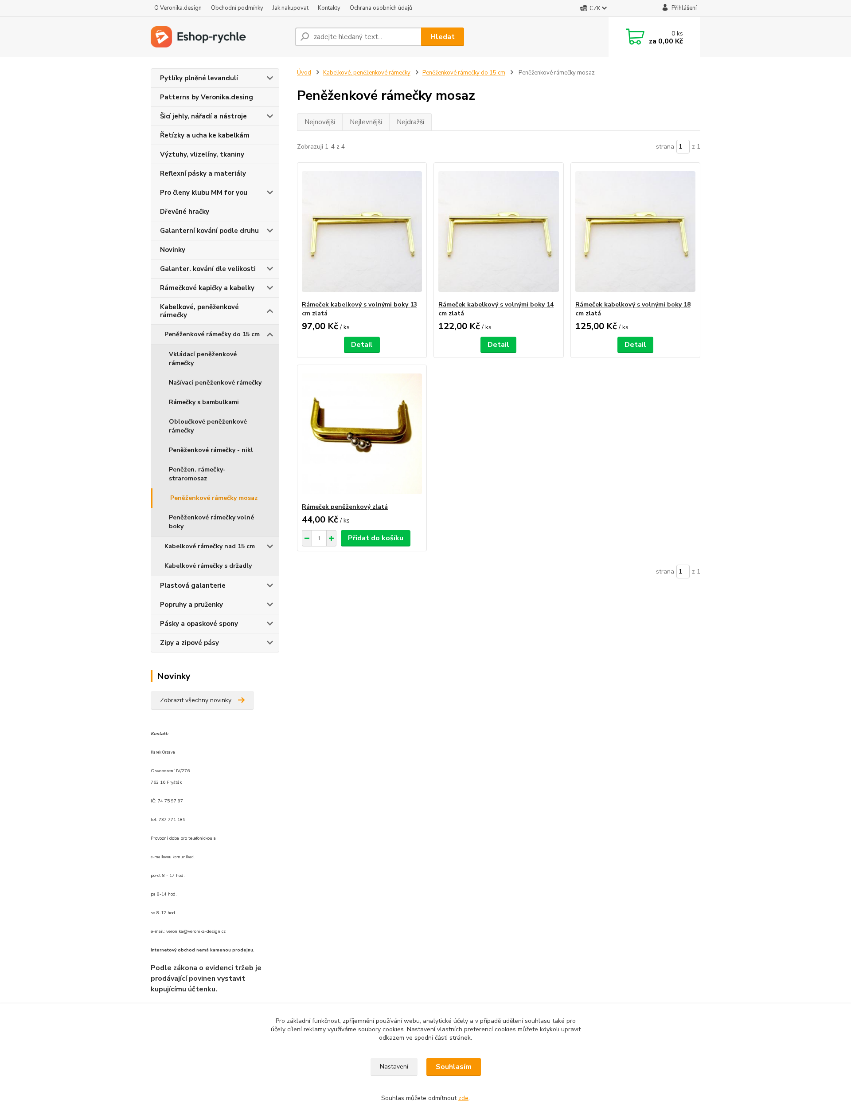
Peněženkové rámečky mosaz (214, 498)
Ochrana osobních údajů (381, 8)
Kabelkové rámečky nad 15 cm (209, 546)
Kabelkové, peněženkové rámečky (199, 311)
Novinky (172, 249)
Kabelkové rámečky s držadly (208, 566)
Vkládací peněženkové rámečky (203, 358)
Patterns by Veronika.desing (206, 97)
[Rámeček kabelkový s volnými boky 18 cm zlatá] (635, 231)
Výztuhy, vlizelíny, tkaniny (202, 154)
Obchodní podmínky (237, 8)
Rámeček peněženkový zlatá (345, 507)
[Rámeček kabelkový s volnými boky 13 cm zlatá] (362, 231)
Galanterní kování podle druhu (209, 230)
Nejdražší (410, 122)
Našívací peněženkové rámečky (215, 382)
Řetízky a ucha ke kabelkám (205, 135)
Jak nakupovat (290, 8)
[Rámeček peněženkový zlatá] (362, 433)
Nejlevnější (366, 122)
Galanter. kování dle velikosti (208, 268)
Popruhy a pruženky (191, 604)
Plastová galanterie (193, 585)
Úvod (304, 73)
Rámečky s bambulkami (204, 402)
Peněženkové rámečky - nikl (211, 450)
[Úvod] (219, 36)
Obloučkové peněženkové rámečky (208, 426)
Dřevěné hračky (184, 211)
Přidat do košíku (375, 538)
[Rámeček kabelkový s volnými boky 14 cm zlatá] (498, 231)
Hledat (442, 37)
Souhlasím (454, 1067)
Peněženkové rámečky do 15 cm (212, 334)
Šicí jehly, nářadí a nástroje (203, 116)
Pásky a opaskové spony (199, 623)
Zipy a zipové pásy (189, 642)
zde (463, 1098)
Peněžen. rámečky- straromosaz (197, 474)
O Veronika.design (178, 8)
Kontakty (329, 8)
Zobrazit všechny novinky (195, 700)
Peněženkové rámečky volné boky (211, 522)
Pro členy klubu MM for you (203, 192)
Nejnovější (319, 122)
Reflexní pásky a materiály (203, 173)
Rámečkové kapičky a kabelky (207, 287)
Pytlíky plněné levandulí (199, 78)
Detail (362, 345)
